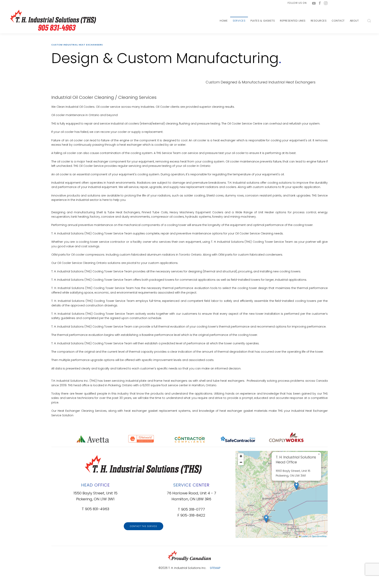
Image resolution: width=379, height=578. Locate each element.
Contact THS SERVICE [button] (143, 526)
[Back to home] (52, 20)
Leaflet (304, 536)
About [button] (354, 21)
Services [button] (239, 21)
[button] (369, 21)
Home (224, 21)
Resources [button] (319, 21)
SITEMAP (215, 568)
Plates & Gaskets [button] (262, 21)
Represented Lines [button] (293, 21)
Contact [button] (338, 21)
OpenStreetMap (319, 536)
